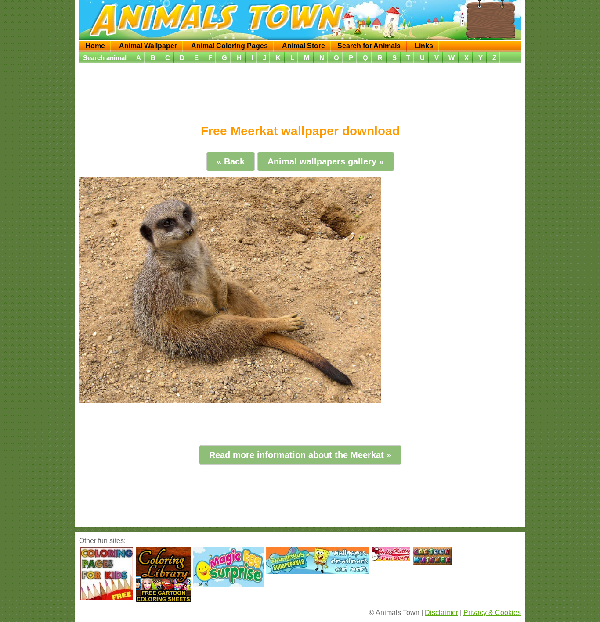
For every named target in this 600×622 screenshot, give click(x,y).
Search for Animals (369, 46)
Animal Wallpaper (148, 46)
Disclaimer (441, 612)
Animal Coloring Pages (229, 46)
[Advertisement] (300, 91)
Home (95, 46)
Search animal (105, 57)
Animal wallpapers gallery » (325, 161)
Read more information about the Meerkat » (300, 455)
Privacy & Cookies (492, 612)
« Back (231, 161)
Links (424, 46)
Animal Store (303, 46)
